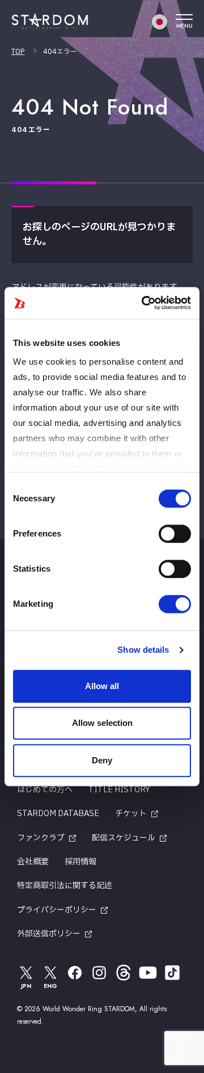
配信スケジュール (123, 838)
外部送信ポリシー (48, 934)
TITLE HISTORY (119, 790)
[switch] (175, 534)
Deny (102, 760)
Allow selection (102, 723)
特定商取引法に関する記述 (64, 886)
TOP (17, 52)
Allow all (102, 686)
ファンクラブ (41, 838)
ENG (50, 986)
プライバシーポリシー (56, 910)
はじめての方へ (45, 790)
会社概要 (33, 862)
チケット (131, 813)
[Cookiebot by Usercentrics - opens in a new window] (144, 302)
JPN (26, 986)
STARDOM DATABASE (58, 813)
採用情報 (80, 862)
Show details (143, 649)
